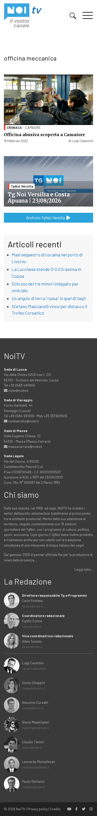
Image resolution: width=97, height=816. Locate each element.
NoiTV (20, 809)
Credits (55, 809)
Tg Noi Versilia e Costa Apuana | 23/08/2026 (39, 197)
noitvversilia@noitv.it (23, 421)
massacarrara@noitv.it (25, 446)
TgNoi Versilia (22, 186)
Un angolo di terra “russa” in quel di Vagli (49, 298)
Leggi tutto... (83, 569)
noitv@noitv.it (18, 390)
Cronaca (14, 127)
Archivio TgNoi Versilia (46, 217)
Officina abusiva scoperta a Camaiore (44, 134)
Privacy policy (37, 809)
